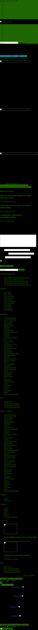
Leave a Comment (21, 58)
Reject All (11, 579)
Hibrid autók (8, 346)
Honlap (2, 257)
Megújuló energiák (9, 27)
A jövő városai (8, 321)
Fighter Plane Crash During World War (16, 281)
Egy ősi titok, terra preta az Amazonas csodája (14, 185)
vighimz (27, 541)
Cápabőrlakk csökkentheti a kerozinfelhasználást (11, 216)
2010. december (9, 296)
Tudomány (7, 37)
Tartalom (6, 6)
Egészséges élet (8, 34)
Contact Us (7, 500)
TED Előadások (9, 382)
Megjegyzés (17, 596)
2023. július (7, 292)
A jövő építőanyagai (10, 320)
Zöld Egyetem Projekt (10, 13)
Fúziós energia (8, 341)
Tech (5, 378)
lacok (14, 58)
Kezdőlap (7, 4)
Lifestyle (6, 357)
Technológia (7, 25)
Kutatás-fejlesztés (9, 8)
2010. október (8, 299)
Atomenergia (8, 323)
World (6, 392)
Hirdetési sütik (6, 616)
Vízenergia (7, 390)
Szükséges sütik (7, 587)
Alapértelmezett (17, 587)
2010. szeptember (9, 301)
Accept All (19, 579)
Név (2, 250)
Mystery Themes (29, 575)
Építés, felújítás (8, 9)
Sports (6, 371)
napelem (10, 183)
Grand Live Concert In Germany (14, 279)
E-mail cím (4, 253)
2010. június (7, 306)
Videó (6, 389)
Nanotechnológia (9, 364)
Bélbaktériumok (9, 325)
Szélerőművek (8, 376)
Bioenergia (7, 327)
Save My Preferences (14, 625)
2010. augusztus (9, 303)
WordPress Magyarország (12, 407)
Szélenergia (7, 374)
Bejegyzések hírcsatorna (11, 403)
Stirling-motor (8, 373)
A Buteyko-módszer (10, 318)
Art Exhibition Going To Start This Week (16, 278)
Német (15, 183)
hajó (6, 183)
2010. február (8, 310)
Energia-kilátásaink (10, 15)
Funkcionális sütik (7, 596)
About (6, 499)
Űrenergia (7, 387)
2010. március (8, 308)
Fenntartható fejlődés (10, 337)
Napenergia (7, 30)
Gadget (6, 343)
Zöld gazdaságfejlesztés (11, 394)
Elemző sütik (6, 607)
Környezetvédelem (9, 11)
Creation (6, 328)
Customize (4, 579)
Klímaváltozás (8, 351)
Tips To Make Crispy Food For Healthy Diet (17, 285)
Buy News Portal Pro (10, 517)
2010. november (9, 298)
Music (6, 362)
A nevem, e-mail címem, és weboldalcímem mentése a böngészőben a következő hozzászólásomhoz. (17, 262)
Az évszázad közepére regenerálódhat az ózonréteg (15, 187)
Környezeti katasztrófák (11, 353)
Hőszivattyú (7, 350)
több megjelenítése (7, 585)
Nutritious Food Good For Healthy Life (16, 283)
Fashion (6, 335)
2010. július (7, 305)
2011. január (7, 294)
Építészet (6, 28)
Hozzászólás (4, 234)
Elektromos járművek (10, 32)
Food (5, 339)
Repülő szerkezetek (10, 369)
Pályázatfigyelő (8, 18)
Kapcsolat (7, 16)
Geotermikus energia (10, 344)
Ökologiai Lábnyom (10, 367)
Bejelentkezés (8, 402)
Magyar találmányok (10, 35)
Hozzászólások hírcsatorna (12, 405)
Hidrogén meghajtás (10, 348)
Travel (6, 383)
